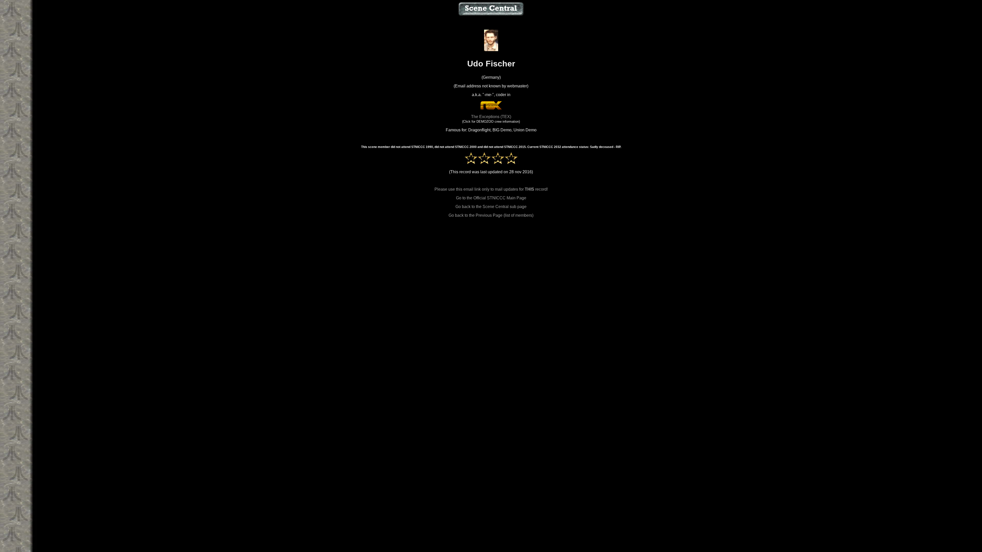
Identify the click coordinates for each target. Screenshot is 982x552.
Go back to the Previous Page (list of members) (491, 215)
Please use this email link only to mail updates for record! (491, 189)
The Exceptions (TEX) (491, 116)
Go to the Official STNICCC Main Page (491, 198)
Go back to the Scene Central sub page (491, 206)
